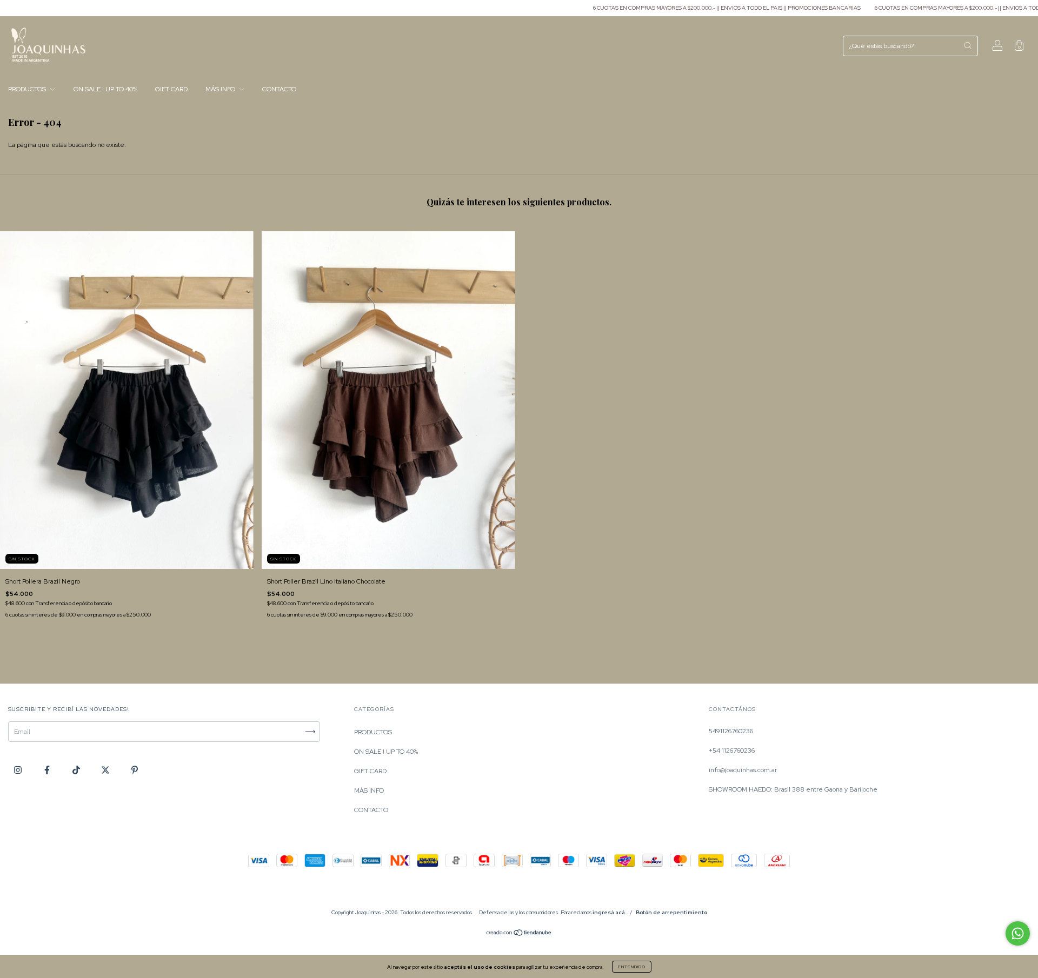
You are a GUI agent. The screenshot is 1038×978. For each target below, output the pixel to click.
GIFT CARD (171, 89)
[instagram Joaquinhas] (18, 770)
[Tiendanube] (519, 934)
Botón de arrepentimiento (671, 912)
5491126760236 (731, 731)
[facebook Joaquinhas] (47, 770)
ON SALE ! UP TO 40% (105, 89)
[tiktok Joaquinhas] (77, 770)
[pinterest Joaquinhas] (134, 770)
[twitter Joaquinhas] (106, 770)
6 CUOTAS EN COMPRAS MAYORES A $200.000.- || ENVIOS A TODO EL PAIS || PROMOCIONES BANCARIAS (682, 7)
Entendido (632, 966)
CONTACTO (279, 89)
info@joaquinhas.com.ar (743, 770)
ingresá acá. (610, 912)
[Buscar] (968, 45)
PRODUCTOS (28, 89)
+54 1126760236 (732, 750)
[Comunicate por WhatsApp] (1018, 933)
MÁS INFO (221, 89)
